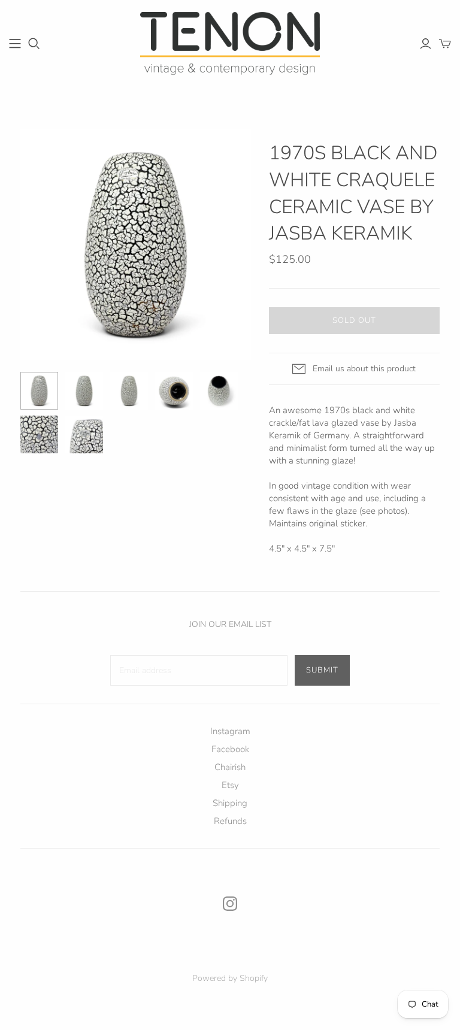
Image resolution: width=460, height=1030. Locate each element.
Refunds (230, 821)
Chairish (230, 767)
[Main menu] (15, 44)
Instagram (230, 731)
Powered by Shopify (230, 978)
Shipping (230, 803)
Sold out (354, 320)
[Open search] (34, 44)
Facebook (230, 749)
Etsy (230, 785)
